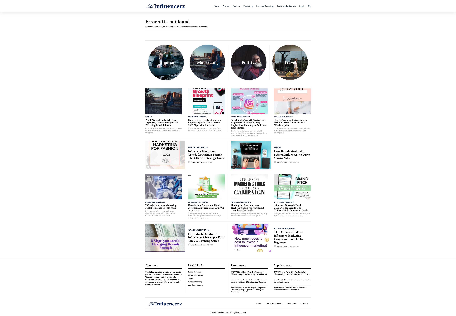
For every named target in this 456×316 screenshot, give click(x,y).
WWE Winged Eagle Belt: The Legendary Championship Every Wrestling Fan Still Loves (161, 122)
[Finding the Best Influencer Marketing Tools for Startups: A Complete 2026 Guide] (249, 186)
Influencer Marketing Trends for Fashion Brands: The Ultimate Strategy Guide (206, 154)
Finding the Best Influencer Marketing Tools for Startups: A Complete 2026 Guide (247, 208)
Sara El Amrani (197, 162)
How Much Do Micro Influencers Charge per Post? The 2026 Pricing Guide (206, 237)
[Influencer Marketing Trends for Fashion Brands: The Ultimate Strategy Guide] (165, 155)
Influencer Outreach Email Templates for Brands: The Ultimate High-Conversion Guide (291, 208)
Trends (148, 117)
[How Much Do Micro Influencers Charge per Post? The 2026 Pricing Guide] (165, 238)
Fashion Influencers (198, 147)
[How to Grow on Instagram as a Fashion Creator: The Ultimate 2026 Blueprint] (292, 101)
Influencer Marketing (155, 202)
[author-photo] (189, 162)
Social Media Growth (197, 117)
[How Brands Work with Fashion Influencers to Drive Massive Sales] (251, 155)
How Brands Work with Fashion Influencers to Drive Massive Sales (292, 154)
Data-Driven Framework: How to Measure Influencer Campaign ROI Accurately (206, 208)
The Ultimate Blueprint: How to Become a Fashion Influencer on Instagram (290, 288)
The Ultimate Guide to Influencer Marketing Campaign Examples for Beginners (289, 237)
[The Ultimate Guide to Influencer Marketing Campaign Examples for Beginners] (251, 238)
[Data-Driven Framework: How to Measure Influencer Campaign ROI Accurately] (206, 186)
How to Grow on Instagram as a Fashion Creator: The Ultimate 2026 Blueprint (290, 122)
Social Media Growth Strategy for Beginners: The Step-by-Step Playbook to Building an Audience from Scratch (248, 123)
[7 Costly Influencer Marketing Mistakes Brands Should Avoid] (163, 186)
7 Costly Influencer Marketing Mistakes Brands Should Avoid (160, 206)
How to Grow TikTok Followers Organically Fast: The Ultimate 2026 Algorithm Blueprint (204, 122)
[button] (309, 6)
